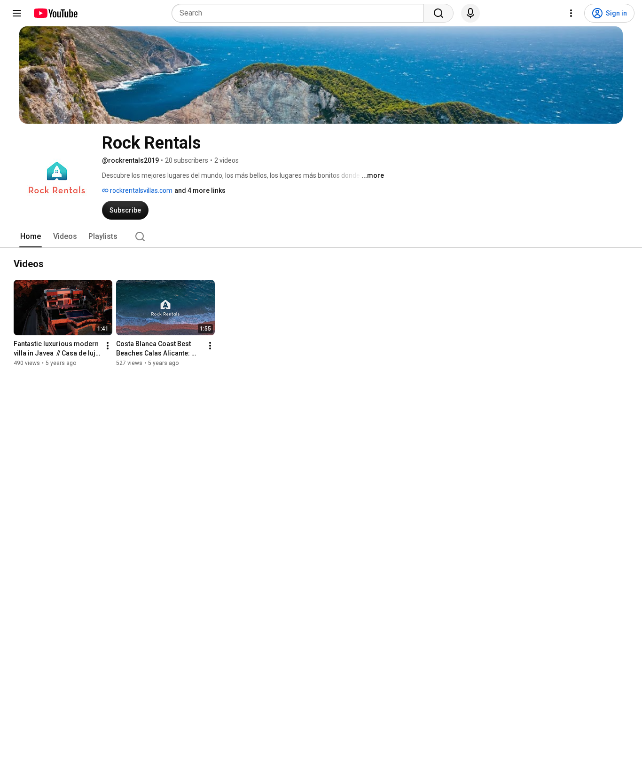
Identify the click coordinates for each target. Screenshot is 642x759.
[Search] (438, 13)
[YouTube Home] (55, 13)
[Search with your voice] (470, 13)
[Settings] (571, 13)
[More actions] (107, 345)
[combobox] (301, 13)
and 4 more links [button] (200, 190)
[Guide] (17, 13)
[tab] (30, 236)
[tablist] (321, 236)
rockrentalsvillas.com (140, 190)
